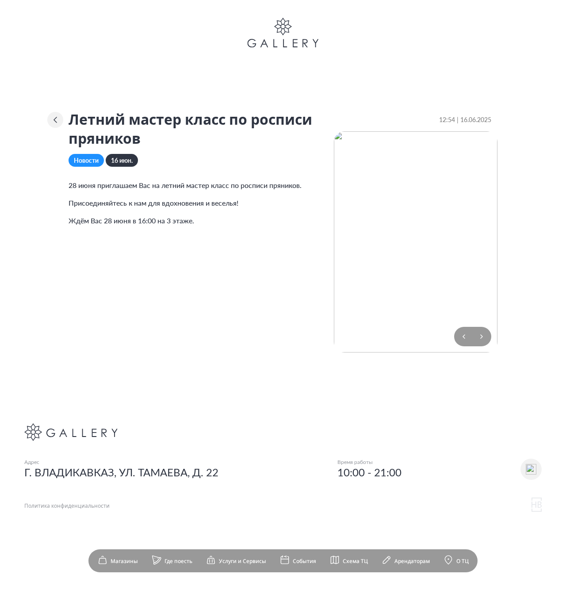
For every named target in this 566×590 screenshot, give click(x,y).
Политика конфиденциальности (67, 506)
